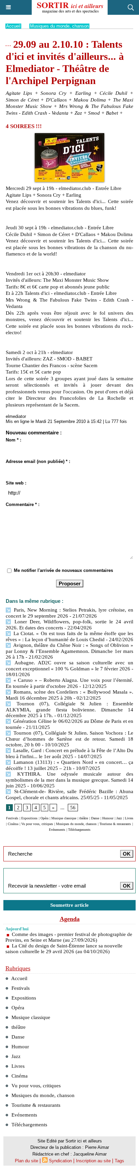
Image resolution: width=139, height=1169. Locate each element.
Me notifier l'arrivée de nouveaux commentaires (63, 570)
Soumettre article (69, 905)
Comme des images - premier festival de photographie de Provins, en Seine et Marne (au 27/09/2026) (68, 937)
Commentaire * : (22, 504)
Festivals (12, 818)
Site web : (16, 482)
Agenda (70, 918)
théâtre (83, 818)
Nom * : (13, 439)
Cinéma (13, 824)
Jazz (119, 818)
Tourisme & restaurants (115, 824)
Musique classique (63, 818)
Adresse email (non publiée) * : (38, 461)
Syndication (60, 1160)
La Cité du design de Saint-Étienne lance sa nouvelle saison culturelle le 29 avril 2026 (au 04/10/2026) (63, 948)
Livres (129, 818)
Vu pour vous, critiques (37, 824)
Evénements (57, 829)
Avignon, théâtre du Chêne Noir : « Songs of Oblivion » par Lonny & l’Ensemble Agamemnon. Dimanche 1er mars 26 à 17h (69, 651)
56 (73, 807)
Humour (107, 818)
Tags (119, 1160)
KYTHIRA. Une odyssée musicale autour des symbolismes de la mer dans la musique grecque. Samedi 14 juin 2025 (69, 779)
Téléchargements (79, 829)
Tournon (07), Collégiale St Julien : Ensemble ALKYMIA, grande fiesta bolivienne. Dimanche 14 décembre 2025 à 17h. (69, 709)
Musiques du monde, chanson (59, 26)
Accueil (13, 26)
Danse (95, 818)
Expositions (29, 818)
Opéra (44, 818)
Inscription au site (93, 1160)
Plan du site (26, 1160)
